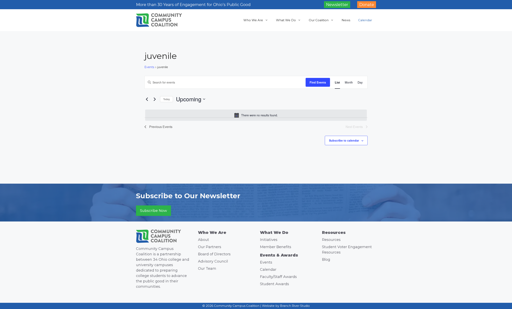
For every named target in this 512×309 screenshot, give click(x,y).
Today (166, 99)
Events (149, 67)
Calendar (365, 20)
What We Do (286, 20)
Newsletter (337, 4)
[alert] (256, 115)
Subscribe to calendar (344, 140)
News (346, 20)
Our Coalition (319, 20)
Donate (366, 4)
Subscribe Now (153, 210)
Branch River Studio (295, 306)
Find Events (318, 82)
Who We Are (253, 20)
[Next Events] (154, 99)
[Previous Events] (146, 99)
